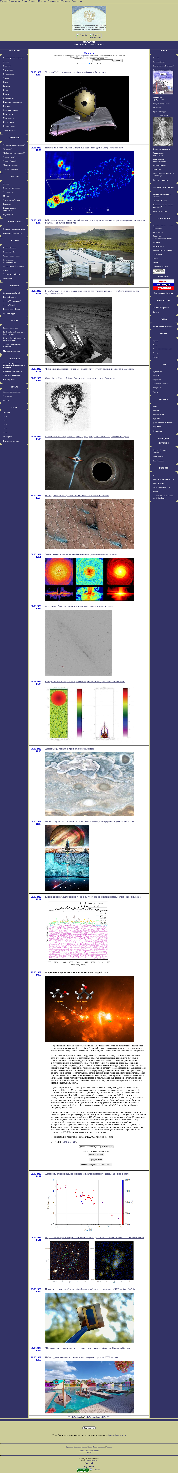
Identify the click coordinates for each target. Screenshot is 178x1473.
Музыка (6, 196)
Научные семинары (160, 180)
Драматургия (8, 98)
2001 (5, 425)
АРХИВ (14, 407)
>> (109, 1417)
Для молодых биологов (163, 293)
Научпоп (156, 312)
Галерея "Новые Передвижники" (89, 1450)
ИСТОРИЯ (14, 241)
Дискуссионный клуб (11, 293)
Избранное (157, 427)
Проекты (156, 411)
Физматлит (157, 169)
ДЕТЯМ (14, 387)
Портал (3, 1)
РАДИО (164, 319)
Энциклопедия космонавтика (158, 154)
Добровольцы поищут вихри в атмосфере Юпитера (69, 749)
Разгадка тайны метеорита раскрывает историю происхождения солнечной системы (85, 681)
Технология (157, 254)
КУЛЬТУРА (14, 177)
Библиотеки (157, 431)
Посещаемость (158, 415)
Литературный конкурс (12, 371)
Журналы (156, 419)
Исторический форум (11, 309)
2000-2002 (164, 116)
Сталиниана (8, 279)
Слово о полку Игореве (12, 256)
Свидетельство (85, 55)
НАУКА (163, 51)
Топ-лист (65, 1)
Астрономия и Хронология (13, 266)
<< (68, 1417)
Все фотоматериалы (11, 441)
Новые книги (8, 114)
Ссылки (95, 1447)
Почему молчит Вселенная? (163, 66)
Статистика (101, 1447)
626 (91, 1417)
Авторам (156, 376)
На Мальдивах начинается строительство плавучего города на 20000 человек (81, 1357)
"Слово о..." (7, 149)
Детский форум (9, 313)
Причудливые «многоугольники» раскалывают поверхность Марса (77, 495)
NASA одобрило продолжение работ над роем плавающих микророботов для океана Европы (89, 821)
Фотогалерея (8, 192)
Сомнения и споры (10, 110)
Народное (156, 353)
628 (98, 1417)
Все (154, 475)
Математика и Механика (162, 250)
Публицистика (8, 74)
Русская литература (160, 266)
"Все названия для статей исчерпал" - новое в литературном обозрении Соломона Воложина (89, 369)
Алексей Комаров (92, 1460)
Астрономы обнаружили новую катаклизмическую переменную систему (80, 606)
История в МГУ (9, 252)
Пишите (33, 1)
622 (76, 1417)
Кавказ (5, 82)
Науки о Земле (158, 246)
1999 (5, 433)
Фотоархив (7, 437)
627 (94, 1417)
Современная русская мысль (14, 229)
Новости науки (158, 483)
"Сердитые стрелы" (10, 169)
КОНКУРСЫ (14, 359)
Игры (155, 345)
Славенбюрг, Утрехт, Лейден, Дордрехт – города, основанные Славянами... (81, 378)
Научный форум (9, 297)
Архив (90, 1447)
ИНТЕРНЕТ (164, 443)
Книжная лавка (9, 126)
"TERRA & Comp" (160, 201)
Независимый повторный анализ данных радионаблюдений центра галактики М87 (84, 148)
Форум (6, 400)
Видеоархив (8, 215)
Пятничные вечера (10, 328)
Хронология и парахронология (9, 261)
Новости (42, 1)
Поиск (155, 407)
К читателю (7, 66)
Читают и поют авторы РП (163, 326)
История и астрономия (161, 103)
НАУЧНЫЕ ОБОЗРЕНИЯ (164, 187)
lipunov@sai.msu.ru (117, 1435)
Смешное (156, 357)
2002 (5, 420)
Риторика (7, 204)
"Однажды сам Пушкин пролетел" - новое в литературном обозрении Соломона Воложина (88, 1348)
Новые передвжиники (11, 188)
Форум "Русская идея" (12, 301)
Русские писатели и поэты (163, 423)
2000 (5, 429)
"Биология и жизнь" (160, 211)
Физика (155, 258)
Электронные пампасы (12, 392)
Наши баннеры (158, 461)
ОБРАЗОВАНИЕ (163, 219)
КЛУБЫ (14, 321)
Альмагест (7, 270)
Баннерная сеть (159, 456)
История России (9, 248)
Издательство (8, 122)
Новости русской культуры (13, 58)
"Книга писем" (8, 157)
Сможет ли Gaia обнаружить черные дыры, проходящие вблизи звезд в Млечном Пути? (87, 436)
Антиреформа (158, 232)
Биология (156, 242)
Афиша (6, 62)
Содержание (14, 1)
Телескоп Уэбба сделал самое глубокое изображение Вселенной (75, 72)
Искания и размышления (12, 102)
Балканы (6, 86)
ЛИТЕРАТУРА (14, 51)
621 (72, 1417)
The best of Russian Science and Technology (163, 497)
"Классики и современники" (14, 145)
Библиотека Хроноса (161, 307)
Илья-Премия (8, 380)
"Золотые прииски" (10, 165)
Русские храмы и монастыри (9, 209)
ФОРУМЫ (14, 286)
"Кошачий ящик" (9, 161)
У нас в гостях (8, 118)
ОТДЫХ (163, 334)
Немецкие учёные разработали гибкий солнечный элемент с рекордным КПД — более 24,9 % (90, 1289)
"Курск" (6, 78)
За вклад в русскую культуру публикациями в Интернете (14, 365)
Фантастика (7, 396)
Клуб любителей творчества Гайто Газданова (14, 339)
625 (87, 1417)
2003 (5, 416)
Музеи (155, 341)
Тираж (155, 392)
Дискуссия (77, 1)
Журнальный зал (9, 130)
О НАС (163, 364)
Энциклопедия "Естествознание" (159, 160)
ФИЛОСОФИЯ (14, 222)
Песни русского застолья (162, 349)
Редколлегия (157, 372)
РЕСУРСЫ (163, 399)
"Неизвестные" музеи (11, 200)
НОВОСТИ (163, 468)
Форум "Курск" (9, 305)
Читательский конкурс (12, 375)
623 (79, 1417)
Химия (155, 262)
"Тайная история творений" (14, 153)
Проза (5, 90)
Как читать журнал (160, 384)
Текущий (6, 412)
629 (102, 1417)
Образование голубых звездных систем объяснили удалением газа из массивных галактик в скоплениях (94, 1237)
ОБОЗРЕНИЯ (14, 138)
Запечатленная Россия (12, 274)
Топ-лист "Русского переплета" (160, 451)
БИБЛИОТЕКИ (163, 300)
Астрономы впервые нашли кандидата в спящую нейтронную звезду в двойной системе (87, 1174)
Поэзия (6, 94)
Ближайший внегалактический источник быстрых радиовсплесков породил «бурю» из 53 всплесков (93, 897)
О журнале (157, 380)
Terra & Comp (69, 1142)
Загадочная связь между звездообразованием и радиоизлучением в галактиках (82, 554)
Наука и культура (159, 112)
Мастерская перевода (11, 351)
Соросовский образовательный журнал (162, 237)
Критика (6, 106)
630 (106, 1417)
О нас (24, 1)
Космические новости (161, 149)
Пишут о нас (157, 388)
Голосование (54, 1)
